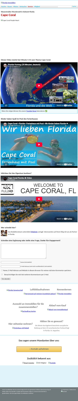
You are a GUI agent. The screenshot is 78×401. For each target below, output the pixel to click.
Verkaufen (23, 6)
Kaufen (3, 6)
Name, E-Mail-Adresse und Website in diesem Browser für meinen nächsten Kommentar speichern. (37, 270)
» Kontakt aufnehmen (39, 349)
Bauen (10, 6)
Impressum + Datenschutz (69, 389)
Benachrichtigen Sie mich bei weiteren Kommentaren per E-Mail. (26, 275)
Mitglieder (34, 232)
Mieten (15, 6)
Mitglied (37, 6)
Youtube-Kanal (31, 111)
